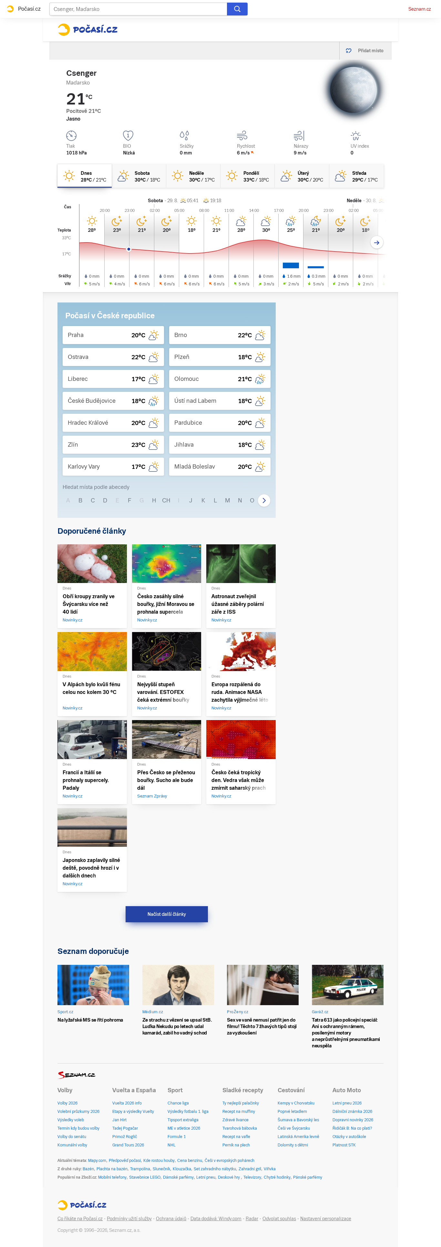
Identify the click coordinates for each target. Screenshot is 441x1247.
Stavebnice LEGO (144, 1177)
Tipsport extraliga (183, 1120)
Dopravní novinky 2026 (353, 1120)
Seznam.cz (419, 9)
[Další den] (377, 242)
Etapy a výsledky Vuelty (133, 1111)
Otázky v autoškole (349, 1136)
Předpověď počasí (125, 1160)
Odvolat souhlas (279, 1218)
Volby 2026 (67, 1103)
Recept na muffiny (238, 1111)
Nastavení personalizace (325, 1218)
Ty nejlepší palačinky (240, 1103)
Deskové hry (229, 1177)
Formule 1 (177, 1136)
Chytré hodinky (277, 1177)
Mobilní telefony (112, 1177)
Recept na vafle (236, 1136)
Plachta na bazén (112, 1169)
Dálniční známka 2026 (352, 1111)
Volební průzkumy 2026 (78, 1111)
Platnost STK (344, 1145)
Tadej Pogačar (125, 1128)
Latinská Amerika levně (298, 1136)
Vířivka (270, 1169)
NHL (172, 1145)
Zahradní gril (250, 1169)
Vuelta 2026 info (127, 1103)
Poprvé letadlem (292, 1111)
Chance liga (178, 1103)
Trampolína (140, 1169)
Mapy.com (97, 1160)
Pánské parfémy (307, 1177)
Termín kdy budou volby (78, 1128)
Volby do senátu (71, 1136)
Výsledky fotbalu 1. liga (188, 1111)
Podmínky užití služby (129, 1218)
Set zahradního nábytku (215, 1169)
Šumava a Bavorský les (298, 1120)
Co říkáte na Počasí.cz (80, 1218)
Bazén (88, 1169)
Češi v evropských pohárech (229, 1160)
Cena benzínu (189, 1160)
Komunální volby (72, 1145)
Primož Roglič (124, 1136)
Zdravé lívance (235, 1120)
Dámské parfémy (178, 1177)
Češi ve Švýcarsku (294, 1128)
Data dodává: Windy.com (215, 1218)
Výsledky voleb (70, 1120)
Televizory (252, 1177)
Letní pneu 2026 (347, 1103)
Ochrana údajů (171, 1218)
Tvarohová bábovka (239, 1128)
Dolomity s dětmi (293, 1145)
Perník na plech (236, 1145)
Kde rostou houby (159, 1160)
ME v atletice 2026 (184, 1128)
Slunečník (161, 1169)
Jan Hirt (119, 1120)
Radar (252, 1218)
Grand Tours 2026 (128, 1145)
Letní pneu (205, 1177)
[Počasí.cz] (87, 30)
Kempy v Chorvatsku (296, 1103)
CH (166, 500)
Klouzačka (182, 1169)
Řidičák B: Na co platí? (352, 1128)
